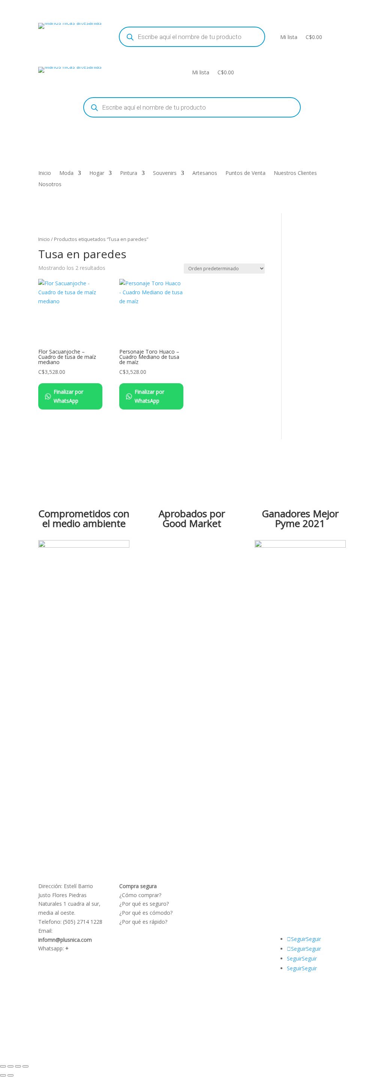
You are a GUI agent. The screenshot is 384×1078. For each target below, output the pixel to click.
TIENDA (310, 895)
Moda (66, 173)
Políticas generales (223, 912)
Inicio (44, 173)
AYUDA (290, 886)
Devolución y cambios (227, 903)
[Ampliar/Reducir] (3, 1066)
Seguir (313, 938)
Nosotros (50, 185)
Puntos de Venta (245, 173)
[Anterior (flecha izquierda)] (3, 1075)
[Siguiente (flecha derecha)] (11, 1075)
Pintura (128, 173)
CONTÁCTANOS (301, 903)
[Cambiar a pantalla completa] (11, 1066)
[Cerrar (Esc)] (25, 1066)
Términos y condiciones (229, 895)
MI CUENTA (318, 886)
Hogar (96, 173)
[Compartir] (18, 1066)
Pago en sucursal (221, 921)
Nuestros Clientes (295, 173)
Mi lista (288, 37)
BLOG (289, 895)
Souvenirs (165, 173)
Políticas (211, 886)
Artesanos (204, 173)
